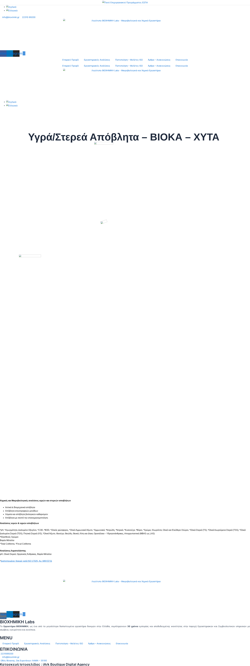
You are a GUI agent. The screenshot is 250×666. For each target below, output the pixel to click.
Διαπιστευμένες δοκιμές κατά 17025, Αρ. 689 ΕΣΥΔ (26, 561)
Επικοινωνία (182, 59)
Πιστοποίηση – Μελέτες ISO (129, 59)
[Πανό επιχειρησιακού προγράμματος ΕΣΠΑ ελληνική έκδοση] (125, 2)
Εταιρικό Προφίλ (70, 59)
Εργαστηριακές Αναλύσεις (97, 59)
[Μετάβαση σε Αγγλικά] (11, 6)
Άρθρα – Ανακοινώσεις (159, 59)
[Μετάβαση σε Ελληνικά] (11, 10)
